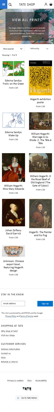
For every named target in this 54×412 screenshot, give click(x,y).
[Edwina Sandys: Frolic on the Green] (13, 69)
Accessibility (41, 380)
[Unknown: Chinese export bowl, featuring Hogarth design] (13, 251)
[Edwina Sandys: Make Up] (13, 120)
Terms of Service (26, 316)
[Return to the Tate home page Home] (27, 5)
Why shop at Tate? (9, 331)
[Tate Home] (27, 389)
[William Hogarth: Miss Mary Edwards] (13, 168)
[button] (10, 5)
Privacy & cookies (15, 380)
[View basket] (51, 5)
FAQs (3, 357)
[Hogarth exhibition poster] (40, 78)
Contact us (6, 353)
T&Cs (29, 380)
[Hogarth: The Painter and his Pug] (40, 214)
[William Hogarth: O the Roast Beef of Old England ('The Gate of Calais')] (40, 163)
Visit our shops (8, 335)
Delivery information (10, 349)
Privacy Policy (10, 316)
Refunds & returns (9, 362)
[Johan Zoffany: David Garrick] (13, 213)
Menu (4, 4)
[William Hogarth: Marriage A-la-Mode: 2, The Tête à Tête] (40, 121)
